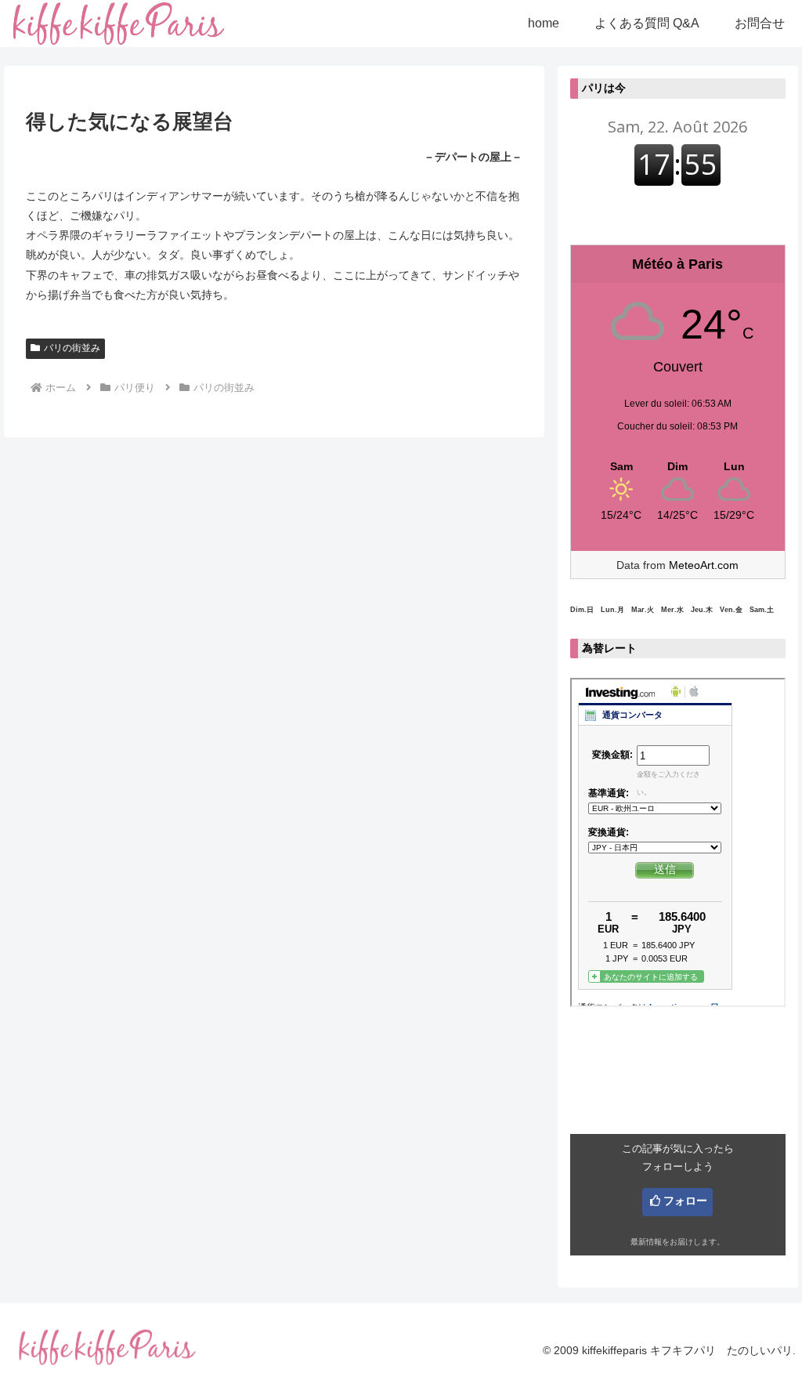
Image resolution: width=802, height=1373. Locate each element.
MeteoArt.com (704, 565)
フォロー (685, 1200)
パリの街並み (72, 347)
